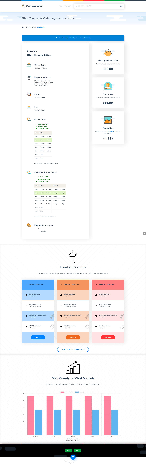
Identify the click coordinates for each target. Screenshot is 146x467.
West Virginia (30, 27)
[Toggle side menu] (144, 233)
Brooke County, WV (36, 285)
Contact (67, 6)
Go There (38, 337)
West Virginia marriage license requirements (75, 38)
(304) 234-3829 (39, 110)
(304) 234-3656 (39, 98)
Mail (77, 450)
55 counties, (112, 131)
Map (60, 6)
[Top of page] (73, 457)
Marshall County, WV (71, 285)
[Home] (23, 27)
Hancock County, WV (106, 285)
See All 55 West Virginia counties (73, 349)
